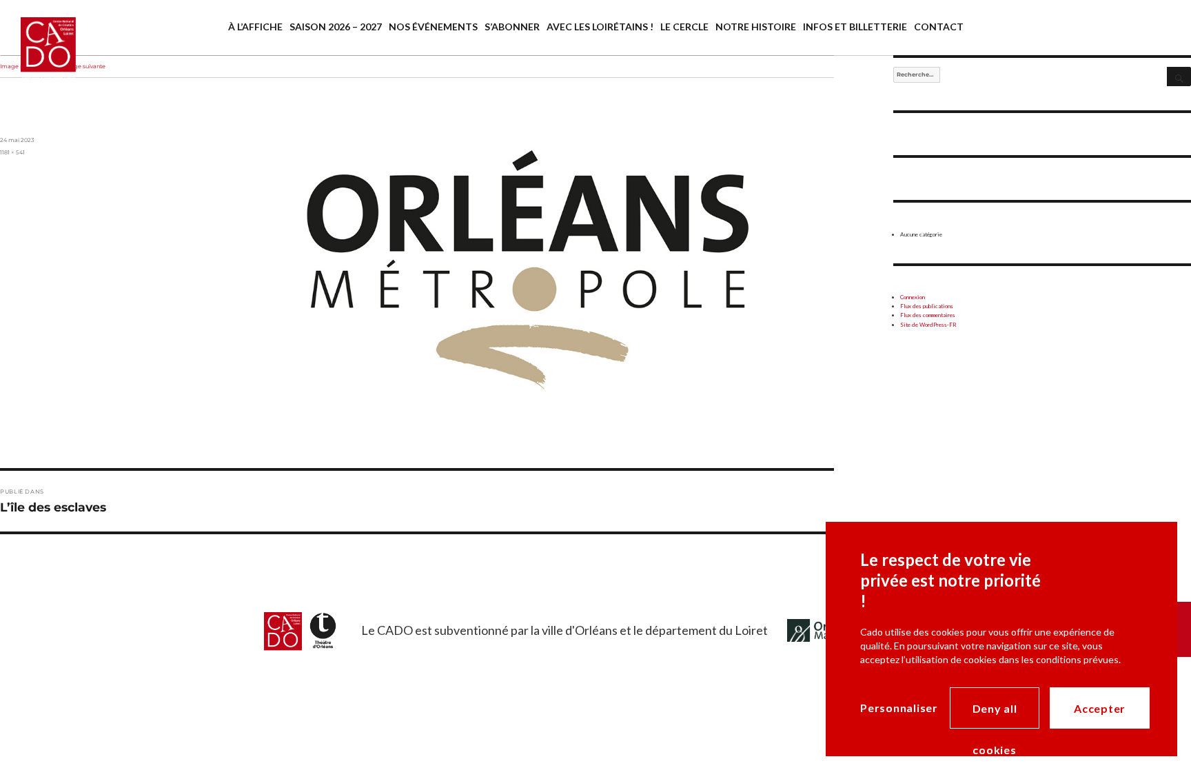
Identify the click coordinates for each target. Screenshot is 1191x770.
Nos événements (433, 26)
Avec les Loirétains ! (600, 26)
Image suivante (84, 66)
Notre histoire (755, 26)
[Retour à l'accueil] (38, 60)
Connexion (912, 297)
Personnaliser (899, 707)
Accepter (1100, 708)
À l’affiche (255, 26)
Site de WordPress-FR (928, 324)
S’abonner (512, 26)
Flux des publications (926, 306)
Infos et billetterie (855, 26)
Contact (939, 26)
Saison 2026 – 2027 (335, 26)
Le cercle (684, 26)
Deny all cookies (995, 715)
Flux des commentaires (927, 315)
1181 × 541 (12, 152)
